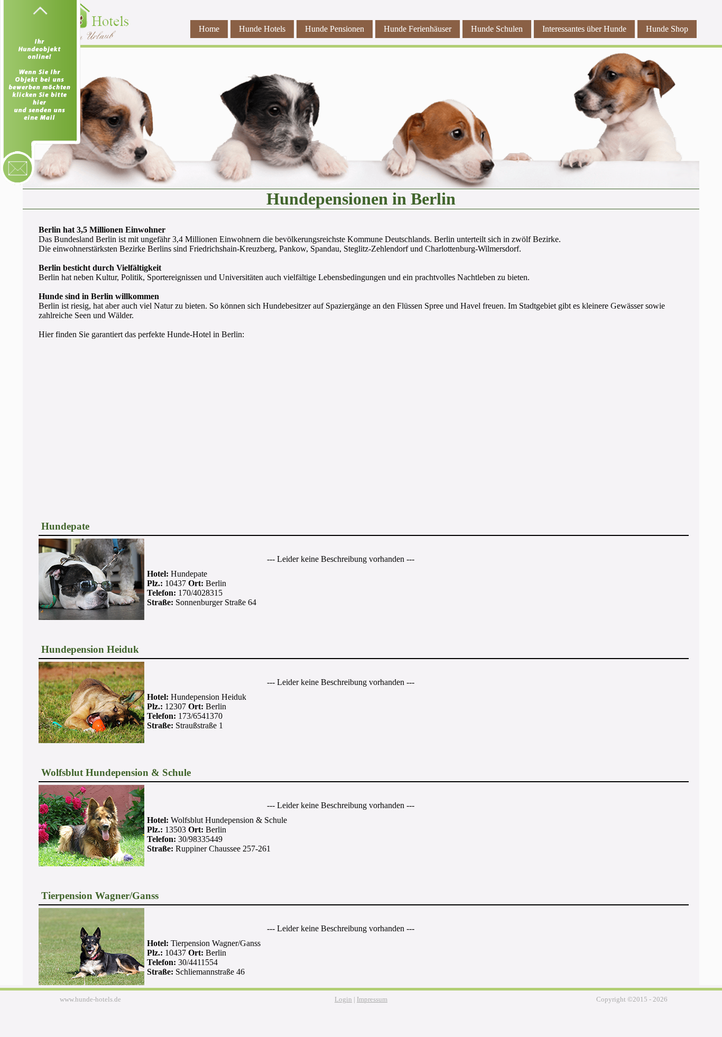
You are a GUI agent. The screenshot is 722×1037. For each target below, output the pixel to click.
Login (343, 999)
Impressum (372, 999)
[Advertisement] (361, 423)
